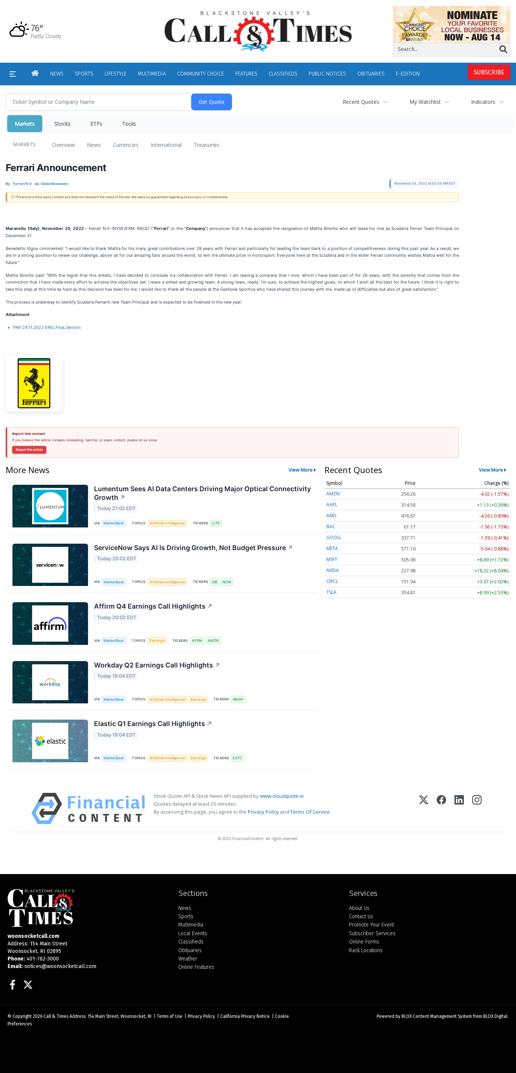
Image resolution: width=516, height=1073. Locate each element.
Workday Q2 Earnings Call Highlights (157, 665)
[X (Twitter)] (423, 808)
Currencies (126, 144)
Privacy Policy (263, 811)
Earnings (157, 640)
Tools (129, 123)
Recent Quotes (361, 101)
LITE (216, 523)
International (166, 144)
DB (214, 582)
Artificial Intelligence (167, 523)
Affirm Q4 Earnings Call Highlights (153, 606)
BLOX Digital (495, 1016)
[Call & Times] (87, 908)
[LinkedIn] (459, 808)
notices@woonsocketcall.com (60, 966)
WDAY (238, 699)
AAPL (331, 504)
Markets (25, 123)
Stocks (62, 123)
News (94, 144)
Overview (63, 144)
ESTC (237, 758)
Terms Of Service (310, 811)
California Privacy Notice (245, 1016)
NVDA (332, 570)
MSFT (331, 559)
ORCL (332, 581)
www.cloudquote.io (282, 795)
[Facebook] (441, 808)
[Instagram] (477, 808)
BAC (330, 526)
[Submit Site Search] (503, 49)
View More (301, 469)
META (332, 548)
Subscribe (489, 72)
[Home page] (258, 31)
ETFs (96, 123)
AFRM (197, 640)
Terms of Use (169, 1016)
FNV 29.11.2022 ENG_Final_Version (46, 327)
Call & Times (55, 1016)
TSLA (331, 592)
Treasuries (206, 144)
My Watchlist (425, 101)
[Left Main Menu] (13, 74)
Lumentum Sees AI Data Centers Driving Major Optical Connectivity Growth (202, 493)
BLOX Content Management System (437, 1016)
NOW (226, 582)
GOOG (333, 537)
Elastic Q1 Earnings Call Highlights (153, 724)
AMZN (213, 640)
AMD (331, 515)
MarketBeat (114, 523)
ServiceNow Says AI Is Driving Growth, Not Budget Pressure (193, 548)
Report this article (29, 450)
